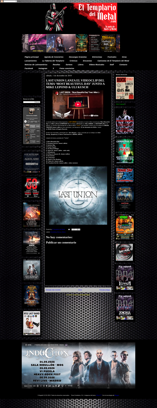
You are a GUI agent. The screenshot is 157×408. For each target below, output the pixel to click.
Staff (112, 65)
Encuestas (87, 61)
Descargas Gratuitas (78, 57)
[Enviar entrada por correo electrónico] (69, 229)
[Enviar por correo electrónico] (72, 229)
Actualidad (53, 232)
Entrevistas (97, 57)
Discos (59, 232)
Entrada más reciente (53, 290)
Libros (80, 65)
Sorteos (69, 65)
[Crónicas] (24, 52)
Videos (64, 232)
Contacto (123, 65)
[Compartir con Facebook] (77, 229)
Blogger (117, 395)
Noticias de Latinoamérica (36, 65)
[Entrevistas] (116, 52)
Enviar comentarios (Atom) (82, 294)
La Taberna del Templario (53, 61)
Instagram (43, 68)
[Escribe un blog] (74, 229)
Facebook (29, 68)
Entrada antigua (104, 290)
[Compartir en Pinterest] (79, 229)
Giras (124, 57)
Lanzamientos (31, 61)
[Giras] (71, 52)
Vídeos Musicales (96, 65)
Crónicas (73, 61)
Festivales (112, 57)
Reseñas (56, 65)
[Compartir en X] (76, 229)
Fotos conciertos (67, 68)
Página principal (32, 57)
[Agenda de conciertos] (57, 52)
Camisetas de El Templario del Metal (113, 61)
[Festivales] (45, 52)
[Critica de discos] (89, 52)
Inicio (80, 290)
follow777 (99, 395)
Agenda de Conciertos (53, 57)
